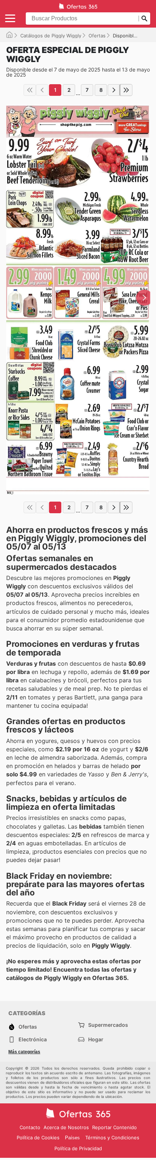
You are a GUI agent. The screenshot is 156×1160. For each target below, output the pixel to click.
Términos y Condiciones (112, 1137)
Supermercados (108, 1025)
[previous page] (42, 90)
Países (72, 1137)
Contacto (30, 1127)
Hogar (95, 1039)
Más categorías (24, 1051)
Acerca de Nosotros (66, 1127)
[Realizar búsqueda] (144, 18)
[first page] (30, 90)
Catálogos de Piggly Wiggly (50, 35)
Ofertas (97, 35)
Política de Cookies (38, 1137)
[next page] (114, 90)
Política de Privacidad (78, 1148)
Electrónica (33, 1039)
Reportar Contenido (114, 1127)
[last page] (126, 90)
